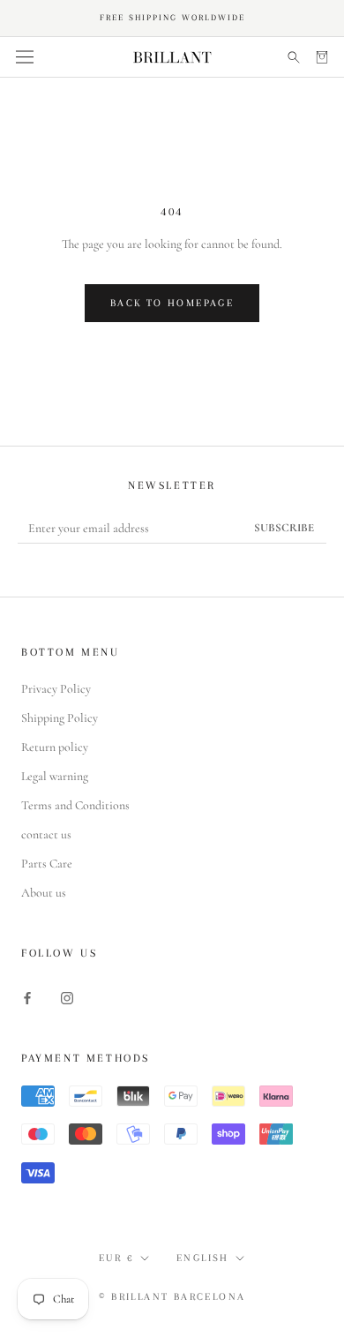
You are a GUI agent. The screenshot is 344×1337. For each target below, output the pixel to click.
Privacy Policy (56, 688)
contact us (46, 834)
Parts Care (46, 863)
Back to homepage (172, 303)
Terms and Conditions (75, 805)
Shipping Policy (59, 717)
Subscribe (284, 528)
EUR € (116, 1258)
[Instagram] (67, 997)
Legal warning (54, 776)
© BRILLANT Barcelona (172, 1297)
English (202, 1258)
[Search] (294, 57)
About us (43, 892)
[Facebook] (27, 997)
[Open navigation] (25, 57)
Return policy (54, 747)
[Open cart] (322, 57)
